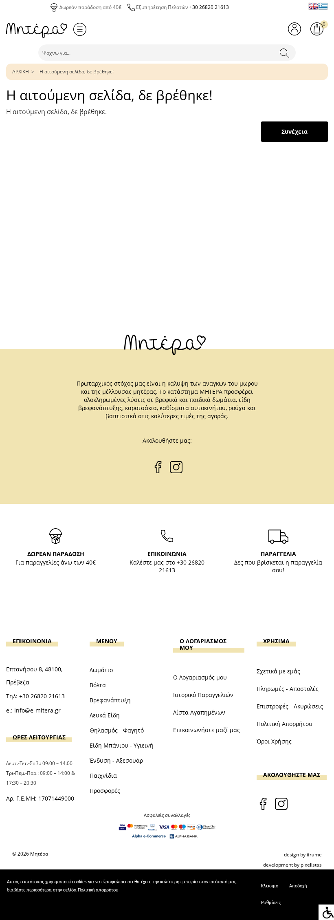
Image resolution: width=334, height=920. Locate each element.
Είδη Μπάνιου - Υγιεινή (122, 745)
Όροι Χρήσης (274, 741)
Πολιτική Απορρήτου (284, 724)
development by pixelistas (292, 864)
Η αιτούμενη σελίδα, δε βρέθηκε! (77, 71)
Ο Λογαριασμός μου (200, 677)
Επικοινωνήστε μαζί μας (206, 730)
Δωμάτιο (101, 670)
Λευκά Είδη (105, 715)
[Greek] (323, 6)
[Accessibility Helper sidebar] (326, 912)
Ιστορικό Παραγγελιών (203, 695)
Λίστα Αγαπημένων (199, 712)
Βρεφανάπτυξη (110, 700)
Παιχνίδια (103, 775)
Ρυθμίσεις (271, 902)
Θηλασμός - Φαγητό (117, 730)
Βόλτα (98, 685)
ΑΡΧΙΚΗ (20, 71)
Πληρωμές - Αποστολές (288, 689)
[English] (313, 6)
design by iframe (303, 854)
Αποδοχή (298, 886)
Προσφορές (105, 790)
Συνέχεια (294, 131)
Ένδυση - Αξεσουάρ (116, 760)
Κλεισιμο (269, 886)
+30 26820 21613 (209, 7)
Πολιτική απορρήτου (98, 890)
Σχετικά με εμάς (278, 671)
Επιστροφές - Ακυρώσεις (290, 706)
